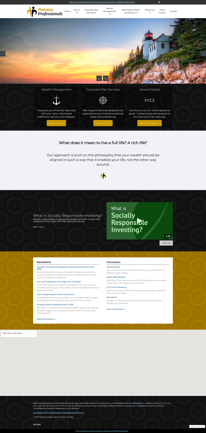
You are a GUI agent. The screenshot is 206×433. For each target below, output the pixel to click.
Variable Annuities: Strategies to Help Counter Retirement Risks (65, 268)
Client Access (162, 11)
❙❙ (105, 78)
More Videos (39, 227)
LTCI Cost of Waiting (116, 287)
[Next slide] (203, 53)
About (77, 10)
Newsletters (44, 262)
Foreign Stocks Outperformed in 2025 (55, 304)
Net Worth (112, 297)
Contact (174, 11)
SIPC (140, 403)
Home (67, 11)
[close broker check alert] (159, 2)
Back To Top (196, 426)
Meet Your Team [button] (148, 123)
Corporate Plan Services (91, 11)
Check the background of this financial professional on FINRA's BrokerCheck (102, 2)
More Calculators (116, 309)
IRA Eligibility (113, 267)
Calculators (113, 262)
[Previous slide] (2, 53)
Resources (150, 10)
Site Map (37, 424)
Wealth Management (109, 9)
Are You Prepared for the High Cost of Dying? (59, 282)
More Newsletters (46, 319)
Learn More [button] (55, 123)
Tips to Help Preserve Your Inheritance (56, 294)
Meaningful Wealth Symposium (131, 11)
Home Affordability (116, 277)
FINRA (135, 403)
